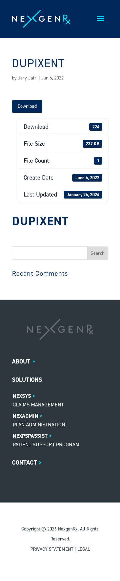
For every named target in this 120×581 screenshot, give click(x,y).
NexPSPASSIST (30, 435)
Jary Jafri (27, 78)
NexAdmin (25, 415)
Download (27, 106)
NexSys (22, 395)
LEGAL (83, 549)
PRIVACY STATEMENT (51, 549)
